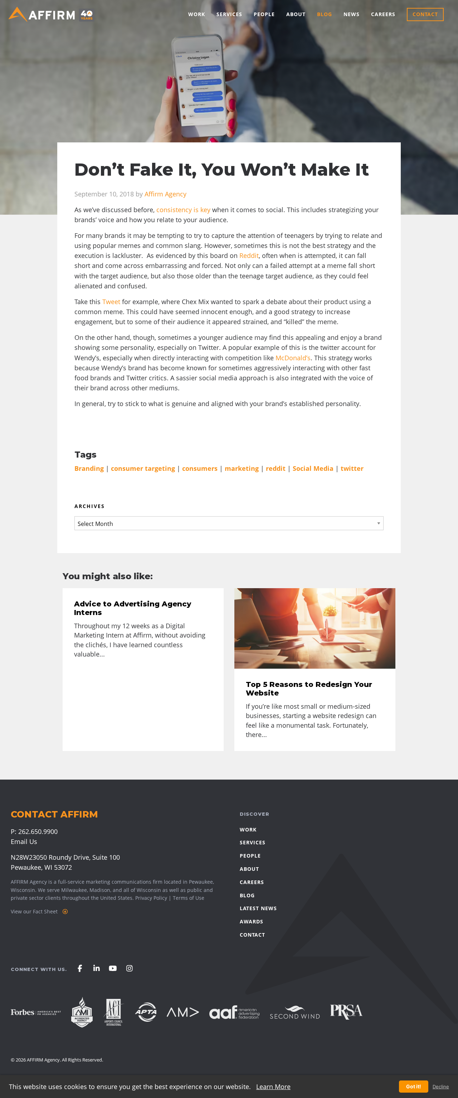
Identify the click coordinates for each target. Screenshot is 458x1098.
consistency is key (183, 209)
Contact (425, 14)
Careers (383, 14)
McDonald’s (292, 357)
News (352, 14)
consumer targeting (143, 468)
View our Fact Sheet (35, 911)
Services (229, 14)
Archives (89, 506)
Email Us (24, 841)
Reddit (248, 255)
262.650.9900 (38, 831)
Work (196, 14)
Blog (324, 14)
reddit (276, 468)
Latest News (258, 908)
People (264, 14)
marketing (242, 468)
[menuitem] (196, 14)
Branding (89, 468)
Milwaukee (74, 890)
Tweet (111, 301)
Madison (99, 890)
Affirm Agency (165, 194)
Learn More (273, 1086)
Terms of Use (188, 897)
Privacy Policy (151, 897)
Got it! (413, 1086)
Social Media (313, 468)
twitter (352, 468)
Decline (441, 1086)
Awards (251, 921)
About (296, 14)
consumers (200, 468)
